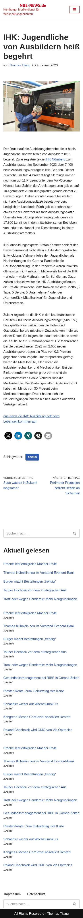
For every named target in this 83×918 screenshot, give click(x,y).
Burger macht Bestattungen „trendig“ (29, 581)
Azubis (32, 457)
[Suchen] (75, 533)
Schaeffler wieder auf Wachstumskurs (30, 704)
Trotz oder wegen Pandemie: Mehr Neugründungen (40, 599)
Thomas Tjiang (19, 65)
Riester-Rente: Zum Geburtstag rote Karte (33, 691)
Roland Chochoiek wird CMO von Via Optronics (37, 730)
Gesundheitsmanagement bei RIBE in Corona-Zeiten (41, 678)
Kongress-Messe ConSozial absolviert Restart (36, 717)
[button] (8, 435)
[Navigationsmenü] (74, 9)
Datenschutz (36, 894)
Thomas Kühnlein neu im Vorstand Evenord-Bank (39, 572)
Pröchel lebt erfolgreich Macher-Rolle (30, 564)
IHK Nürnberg (55, 159)
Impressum (12, 894)
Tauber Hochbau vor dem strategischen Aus (35, 590)
